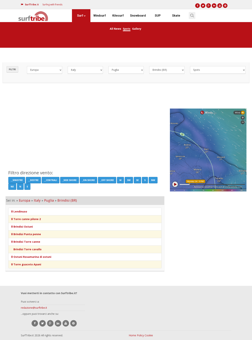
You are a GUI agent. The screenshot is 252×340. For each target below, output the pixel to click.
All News (115, 28)
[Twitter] (203, 5)
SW (129, 180)
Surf (80, 15)
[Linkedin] (214, 5)
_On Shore (88, 180)
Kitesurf (118, 15)
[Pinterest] (225, 5)
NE (12, 186)
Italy (37, 200)
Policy (140, 335)
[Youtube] (219, 5)
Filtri (12, 69)
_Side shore (70, 180)
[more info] (33, 13)
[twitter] (42, 323)
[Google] (208, 5)
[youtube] (66, 323)
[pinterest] (73, 323)
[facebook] (35, 323)
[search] (191, 14)
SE (137, 180)
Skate (176, 15)
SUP (158, 15)
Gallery (136, 28)
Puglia (49, 200)
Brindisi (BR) (67, 200)
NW (153, 180)
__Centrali (50, 180)
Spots (126, 28)
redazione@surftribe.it (34, 307)
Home (132, 335)
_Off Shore (107, 180)
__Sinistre (17, 180)
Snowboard (138, 15)
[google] (50, 323)
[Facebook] (197, 5)
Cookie (149, 335)
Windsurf (99, 15)
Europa (24, 200)
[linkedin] (58, 323)
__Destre (33, 180)
